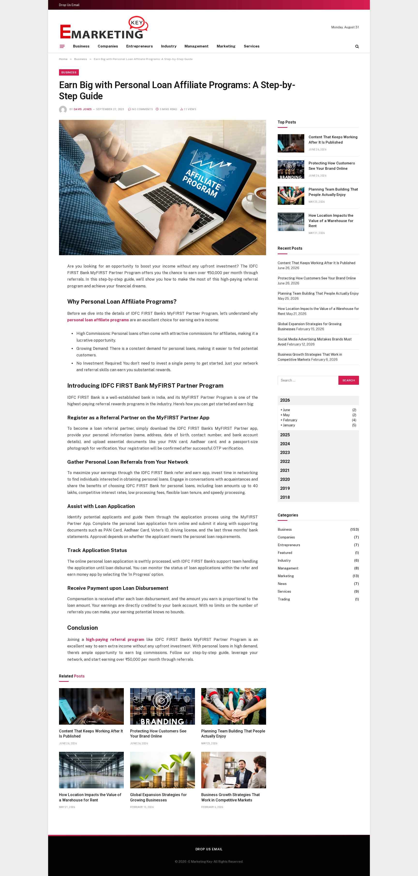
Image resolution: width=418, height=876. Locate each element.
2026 (285, 399)
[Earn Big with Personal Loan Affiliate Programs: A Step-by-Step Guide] (162, 187)
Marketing (226, 46)
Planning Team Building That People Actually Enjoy (233, 734)
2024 (285, 443)
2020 (285, 479)
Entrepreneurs (139, 46)
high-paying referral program (115, 639)
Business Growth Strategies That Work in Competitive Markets (230, 797)
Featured (285, 553)
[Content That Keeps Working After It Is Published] (91, 706)
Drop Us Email (69, 5)
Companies (108, 46)
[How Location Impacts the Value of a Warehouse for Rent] (91, 770)
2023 (285, 452)
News (282, 584)
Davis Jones (83, 109)
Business (81, 46)
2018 (285, 497)
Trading (284, 599)
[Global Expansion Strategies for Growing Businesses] (162, 770)
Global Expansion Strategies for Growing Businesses (158, 797)
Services (252, 46)
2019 (285, 488)
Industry (168, 46)
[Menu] (62, 46)
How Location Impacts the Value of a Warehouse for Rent (90, 797)
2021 (285, 470)
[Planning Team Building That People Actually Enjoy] (233, 706)
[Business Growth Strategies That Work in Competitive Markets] (233, 770)
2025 (285, 434)
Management (197, 46)
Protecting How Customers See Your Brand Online (158, 734)
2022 (285, 461)
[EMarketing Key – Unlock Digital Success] (104, 27)
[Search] (356, 46)
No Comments (142, 109)
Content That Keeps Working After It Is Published (91, 734)
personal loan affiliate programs (98, 320)
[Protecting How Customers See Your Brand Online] (162, 706)
